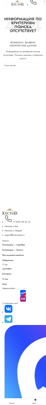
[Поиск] (41, 65)
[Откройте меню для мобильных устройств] (5, 3)
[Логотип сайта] (17, 2)
